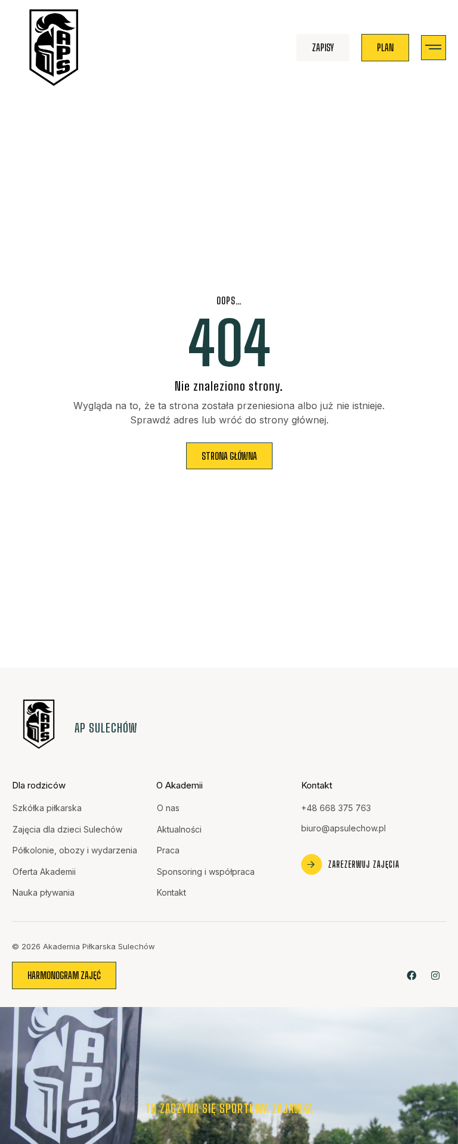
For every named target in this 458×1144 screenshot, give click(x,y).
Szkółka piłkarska (47, 808)
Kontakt (171, 892)
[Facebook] (411, 975)
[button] (434, 48)
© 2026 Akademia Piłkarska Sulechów (83, 946)
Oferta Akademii (44, 871)
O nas (168, 808)
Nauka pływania (44, 892)
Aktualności (179, 829)
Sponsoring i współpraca (206, 871)
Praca (168, 850)
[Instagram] (435, 975)
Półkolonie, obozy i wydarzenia (75, 850)
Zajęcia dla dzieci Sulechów (67, 829)
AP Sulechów (106, 728)
